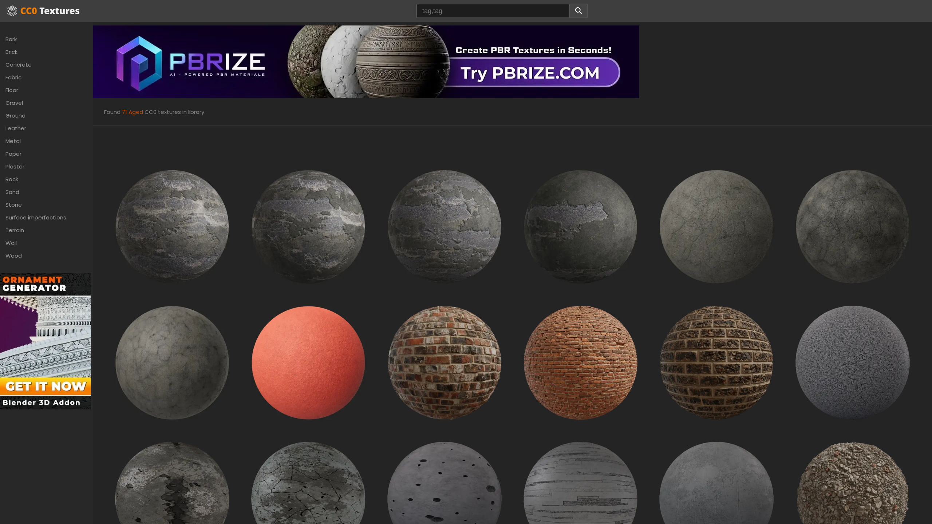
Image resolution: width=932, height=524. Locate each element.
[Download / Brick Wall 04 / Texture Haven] (716, 362)
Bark (11, 39)
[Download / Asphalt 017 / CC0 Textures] (308, 226)
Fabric (13, 77)
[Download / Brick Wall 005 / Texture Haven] (444, 362)
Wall (11, 243)
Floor (11, 90)
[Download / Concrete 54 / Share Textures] (716, 498)
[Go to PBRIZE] (366, 61)
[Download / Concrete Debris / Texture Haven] (852, 498)
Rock (11, 179)
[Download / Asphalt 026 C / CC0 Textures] (852, 226)
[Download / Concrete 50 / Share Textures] (308, 498)
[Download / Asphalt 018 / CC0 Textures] (444, 226)
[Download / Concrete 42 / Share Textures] (852, 362)
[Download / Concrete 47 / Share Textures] (172, 498)
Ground (15, 115)
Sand (12, 192)
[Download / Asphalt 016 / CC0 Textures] (172, 226)
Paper (13, 154)
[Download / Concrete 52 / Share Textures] (581, 498)
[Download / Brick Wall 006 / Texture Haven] (581, 362)
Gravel (14, 103)
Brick (11, 52)
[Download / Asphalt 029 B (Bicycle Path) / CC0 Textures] (308, 362)
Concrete (18, 64)
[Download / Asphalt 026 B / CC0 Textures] (716, 226)
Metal (13, 141)
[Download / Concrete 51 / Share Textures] (444, 498)
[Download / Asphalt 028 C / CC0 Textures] (172, 362)
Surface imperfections (35, 217)
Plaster (14, 166)
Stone (13, 205)
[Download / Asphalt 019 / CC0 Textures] (581, 226)
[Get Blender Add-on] (45, 341)
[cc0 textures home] (43, 10)
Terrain (14, 230)
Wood (13, 255)
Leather (15, 128)
